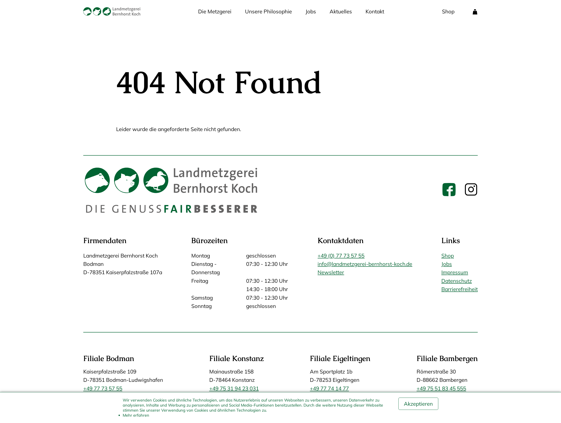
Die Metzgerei (214, 11)
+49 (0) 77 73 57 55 (341, 255)
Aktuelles (341, 11)
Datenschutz (456, 280)
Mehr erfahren (136, 415)
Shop (448, 11)
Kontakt (375, 11)
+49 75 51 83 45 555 (441, 388)
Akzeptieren (418, 403)
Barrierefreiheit (459, 289)
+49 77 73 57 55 (102, 388)
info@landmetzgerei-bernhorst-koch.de (365, 264)
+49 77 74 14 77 (329, 388)
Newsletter (331, 272)
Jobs (310, 11)
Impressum (454, 272)
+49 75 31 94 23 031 (234, 388)
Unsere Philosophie (268, 11)
